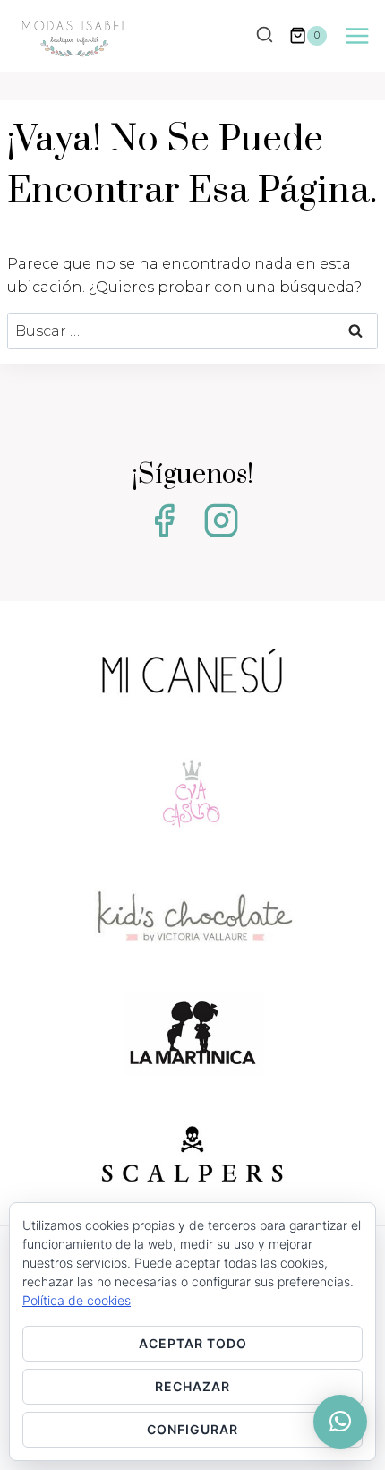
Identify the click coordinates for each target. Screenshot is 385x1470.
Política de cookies (76, 1300)
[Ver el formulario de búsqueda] (264, 36)
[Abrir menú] (357, 35)
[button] (340, 1422)
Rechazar (192, 1386)
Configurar (192, 1429)
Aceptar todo (193, 1343)
